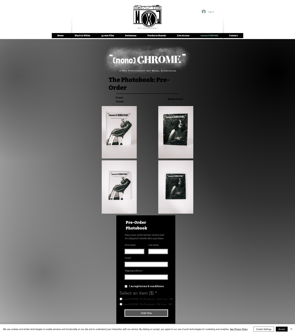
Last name (153, 245)
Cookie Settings (263, 329)
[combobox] (146, 277)
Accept (281, 329)
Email (127, 258)
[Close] (291, 329)
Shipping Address (133, 271)
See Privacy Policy (239, 329)
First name (130, 245)
